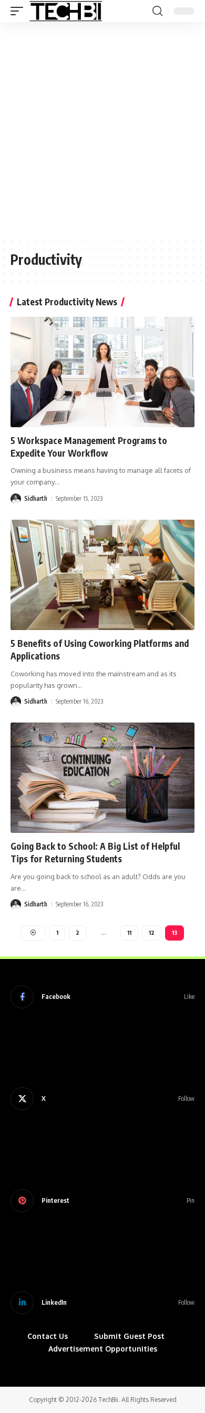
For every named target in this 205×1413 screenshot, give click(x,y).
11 (129, 932)
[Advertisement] (102, 129)
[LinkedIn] (102, 1302)
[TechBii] (66, 11)
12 (152, 932)
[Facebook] (102, 996)
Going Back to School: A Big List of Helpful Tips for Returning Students (95, 852)
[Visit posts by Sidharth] (16, 498)
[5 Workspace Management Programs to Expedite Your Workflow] (102, 372)
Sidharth (35, 498)
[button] (19, 11)
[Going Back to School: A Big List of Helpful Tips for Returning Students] (102, 778)
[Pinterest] (102, 1200)
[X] (102, 1098)
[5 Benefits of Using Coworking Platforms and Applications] (102, 575)
